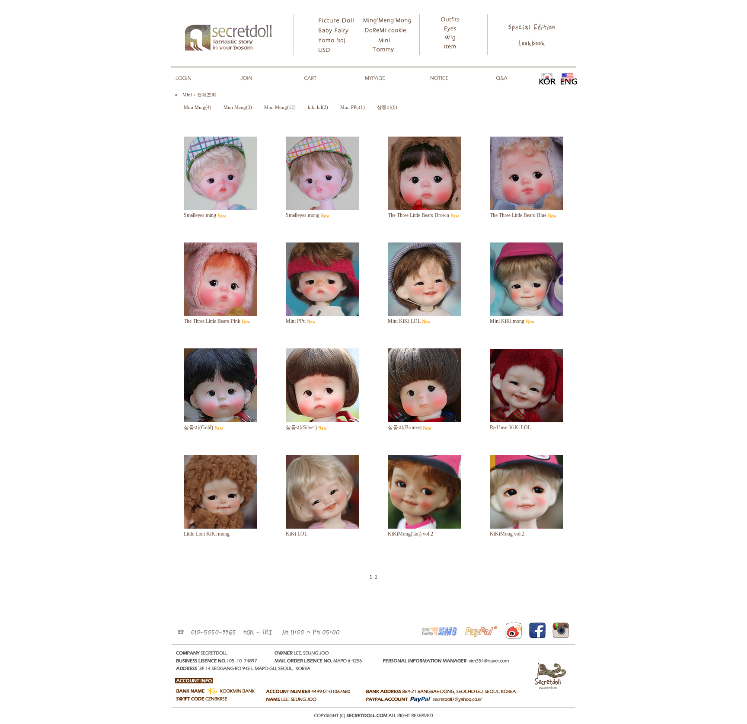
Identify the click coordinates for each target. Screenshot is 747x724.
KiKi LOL (296, 534)
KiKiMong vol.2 (507, 534)
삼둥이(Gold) (198, 427)
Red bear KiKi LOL (510, 427)
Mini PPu (296, 321)
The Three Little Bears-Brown (418, 215)
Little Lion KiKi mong (207, 534)
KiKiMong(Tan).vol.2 (410, 534)
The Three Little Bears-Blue (518, 215)
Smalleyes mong (302, 215)
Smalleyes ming (200, 215)
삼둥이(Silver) (301, 427)
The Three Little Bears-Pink (212, 321)
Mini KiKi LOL (404, 321)
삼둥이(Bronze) (404, 427)
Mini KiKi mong (507, 321)
